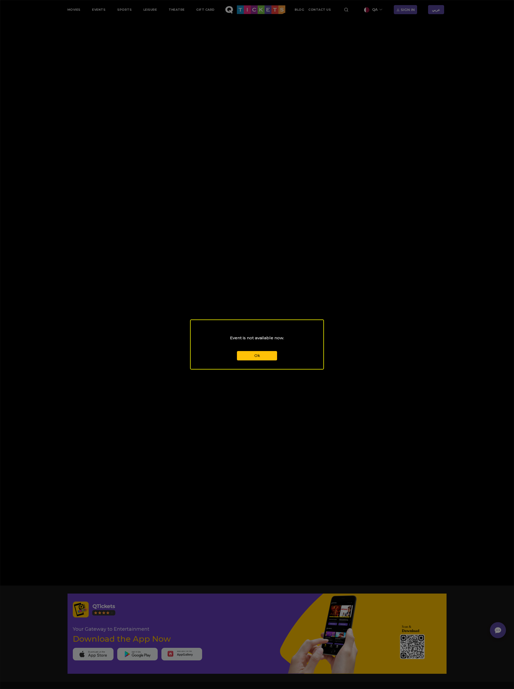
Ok (257, 355)
